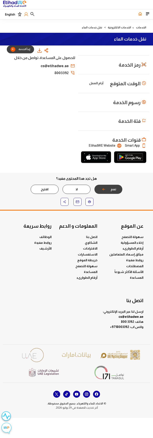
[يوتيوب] (76, 394)
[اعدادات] (19, 14)
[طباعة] (89, 202)
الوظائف (45, 237)
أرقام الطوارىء (133, 248)
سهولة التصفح (132, 237)
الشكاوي (91, 242)
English (10, 14)
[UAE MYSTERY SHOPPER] (120, 355)
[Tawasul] (109, 372)
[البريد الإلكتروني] (77, 202)
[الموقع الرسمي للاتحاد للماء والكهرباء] (14, 4)
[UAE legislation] (44, 372)
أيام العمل (96, 83)
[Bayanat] (76, 355)
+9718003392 (120, 327)
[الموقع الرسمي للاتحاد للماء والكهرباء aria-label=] (140, 14)
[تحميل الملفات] (39, 50)
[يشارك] (46, 50)
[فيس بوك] (96, 394)
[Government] (33, 355)
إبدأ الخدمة (24, 49)
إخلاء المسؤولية (132, 242)
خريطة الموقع (87, 260)
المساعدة (136, 277)
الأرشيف (45, 248)
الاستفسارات (87, 254)
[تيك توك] (66, 394)
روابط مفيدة (134, 260)
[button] (32, 14)
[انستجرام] (86, 394)
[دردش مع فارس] (6, 428)
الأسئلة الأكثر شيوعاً (129, 272)
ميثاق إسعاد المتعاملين (126, 254)
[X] (56, 394)
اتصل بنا (91, 237)
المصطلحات (134, 266)
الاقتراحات (90, 248)
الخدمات (141, 27)
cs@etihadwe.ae (55, 66)
